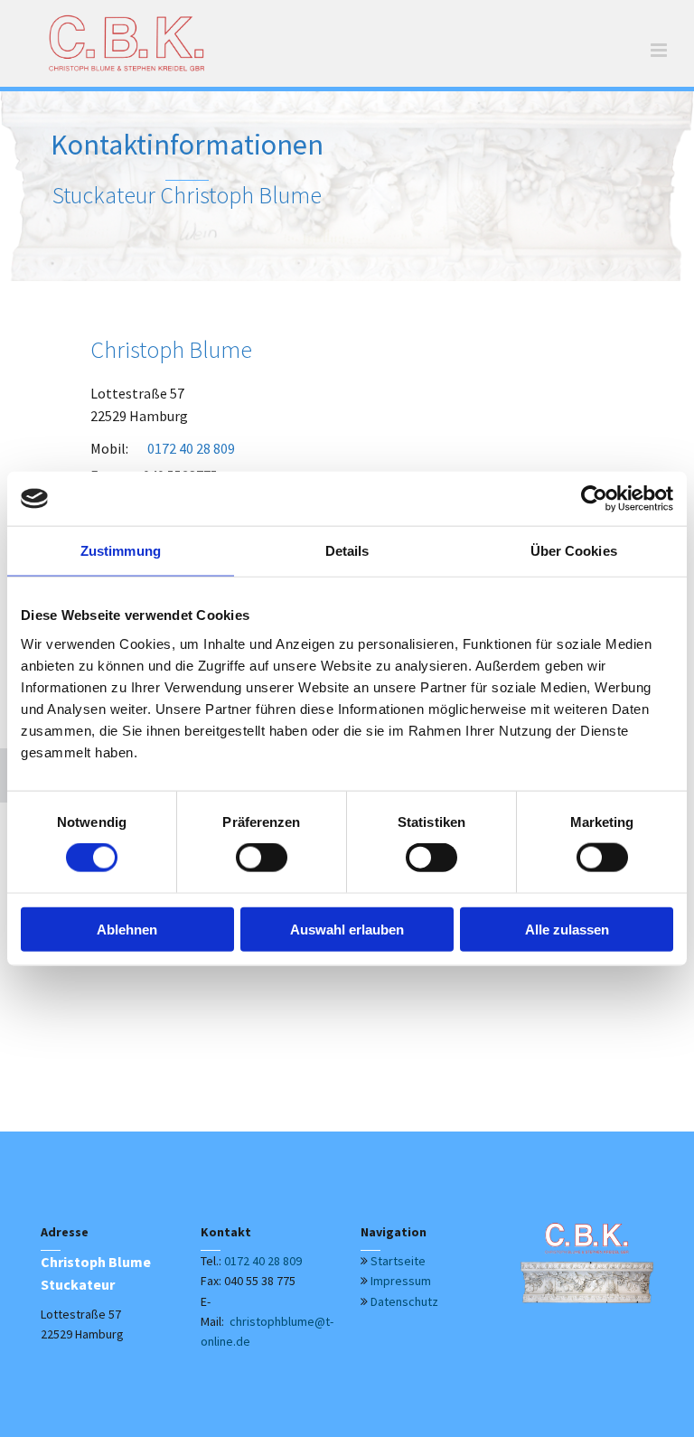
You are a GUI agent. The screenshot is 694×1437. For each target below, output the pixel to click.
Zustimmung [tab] (120, 551)
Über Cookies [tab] (573, 551)
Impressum (400, 1281)
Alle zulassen (567, 928)
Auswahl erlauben (347, 928)
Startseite (398, 1261)
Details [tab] (347, 551)
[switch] (261, 857)
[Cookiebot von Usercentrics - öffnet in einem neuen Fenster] (594, 498)
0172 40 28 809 (263, 1261)
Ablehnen (127, 928)
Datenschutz (404, 1301)
